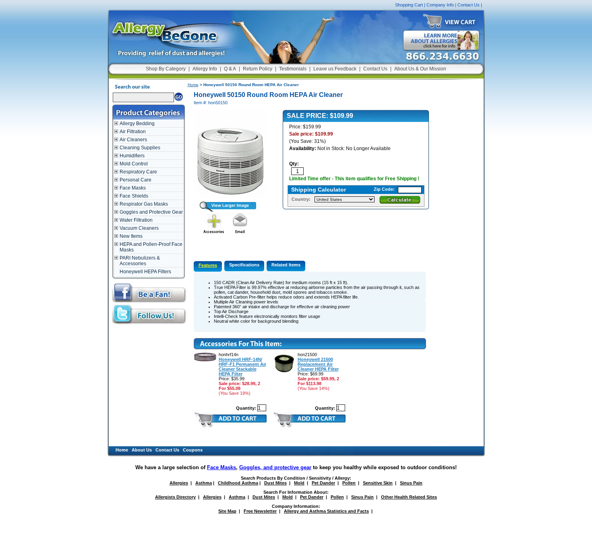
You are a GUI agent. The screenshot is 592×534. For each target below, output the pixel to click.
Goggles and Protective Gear (151, 212)
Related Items (285, 264)
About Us (142, 449)
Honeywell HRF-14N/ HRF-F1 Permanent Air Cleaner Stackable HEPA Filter (242, 366)
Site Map (227, 511)
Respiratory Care (138, 172)
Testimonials (292, 69)
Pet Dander (323, 482)
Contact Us (468, 4)
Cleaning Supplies (140, 148)
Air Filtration (133, 131)
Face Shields (134, 196)
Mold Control (134, 164)
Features (208, 265)
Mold (299, 482)
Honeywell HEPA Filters (145, 271)
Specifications (244, 264)
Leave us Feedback (334, 69)
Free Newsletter (260, 511)
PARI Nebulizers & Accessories (140, 260)
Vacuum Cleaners (139, 228)
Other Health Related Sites (409, 497)
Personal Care (135, 180)
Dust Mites (275, 482)
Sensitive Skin (378, 482)
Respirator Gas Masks (144, 204)
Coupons (193, 449)
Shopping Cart (409, 4)
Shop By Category (166, 69)
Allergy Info (205, 69)
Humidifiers (132, 156)
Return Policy (257, 69)
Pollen (349, 482)
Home (193, 84)
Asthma (203, 482)
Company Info (440, 4)
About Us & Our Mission (420, 69)
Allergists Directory (175, 497)
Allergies (179, 482)
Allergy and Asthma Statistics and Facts (326, 511)
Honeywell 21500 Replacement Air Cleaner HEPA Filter (318, 364)
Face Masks (133, 188)
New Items (131, 236)
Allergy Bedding (137, 123)
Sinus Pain (411, 482)
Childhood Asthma (238, 482)
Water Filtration (136, 220)
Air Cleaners (133, 139)
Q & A (230, 69)
